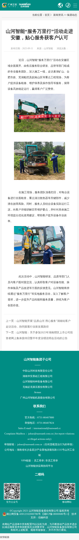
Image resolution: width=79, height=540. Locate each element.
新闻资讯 (58, 14)
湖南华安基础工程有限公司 (38, 376)
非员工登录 (51, 460)
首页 (47, 14)
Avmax (37, 392)
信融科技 (43, 517)
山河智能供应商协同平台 (39, 465)
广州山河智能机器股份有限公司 (37, 397)
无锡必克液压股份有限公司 (38, 386)
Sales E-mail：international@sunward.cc (39, 428)
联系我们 (39, 406)
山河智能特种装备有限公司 (38, 381)
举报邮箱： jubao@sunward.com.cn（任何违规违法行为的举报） (39, 444)
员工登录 (39, 460)
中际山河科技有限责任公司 (38, 370)
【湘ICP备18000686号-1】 (55, 514)
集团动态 (72, 14)
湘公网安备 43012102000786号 (23, 514)
